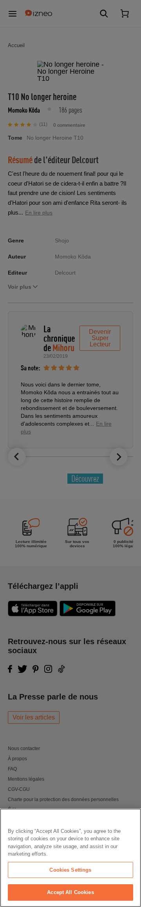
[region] (70, 858)
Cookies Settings (70, 870)
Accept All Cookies (70, 892)
